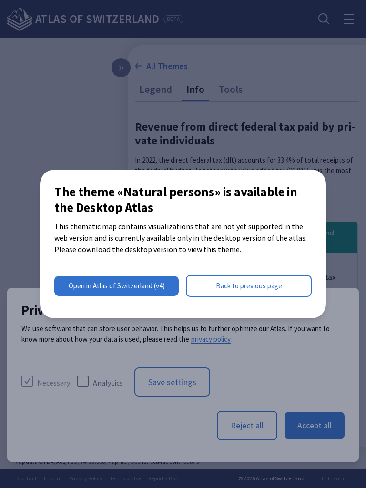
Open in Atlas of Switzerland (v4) (117, 285)
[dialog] (183, 244)
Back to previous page (249, 285)
